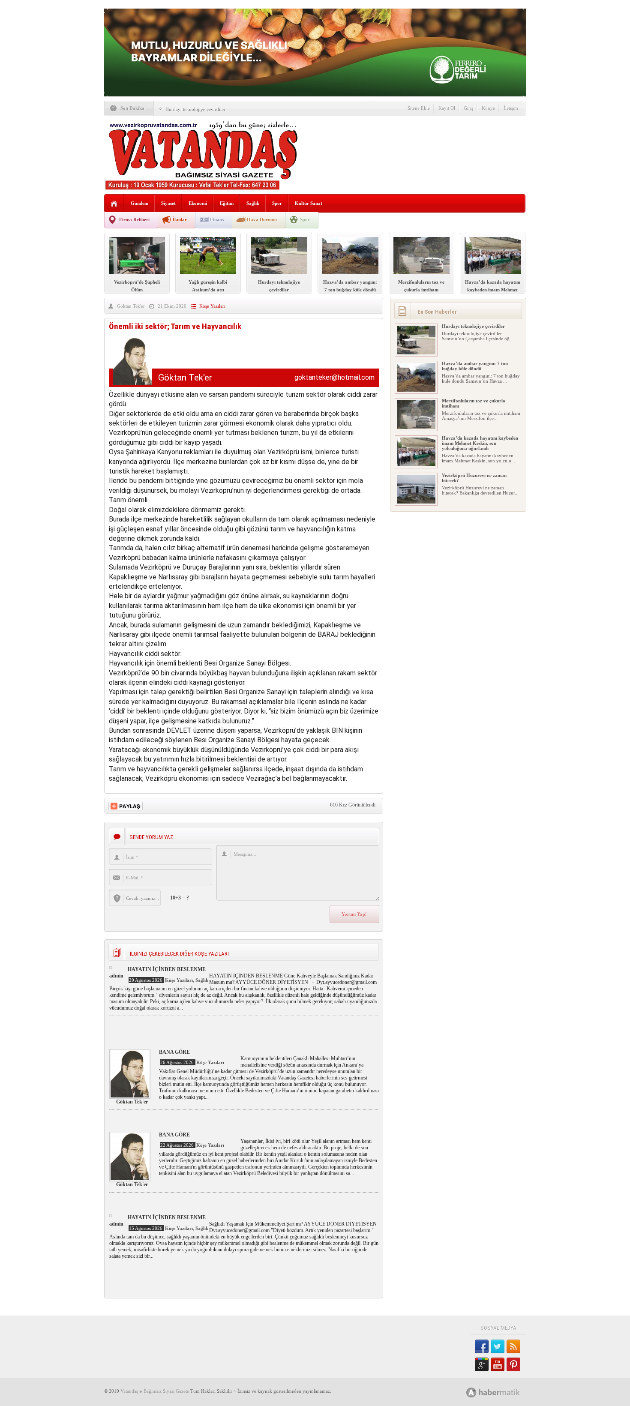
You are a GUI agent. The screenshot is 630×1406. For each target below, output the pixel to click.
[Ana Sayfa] (114, 204)
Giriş (468, 108)
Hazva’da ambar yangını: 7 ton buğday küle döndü (475, 366)
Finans (217, 219)
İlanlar (180, 219)
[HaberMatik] (502, 1392)
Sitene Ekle (419, 108)
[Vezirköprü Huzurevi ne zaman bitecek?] (416, 502)
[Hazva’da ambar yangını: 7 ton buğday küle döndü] (416, 390)
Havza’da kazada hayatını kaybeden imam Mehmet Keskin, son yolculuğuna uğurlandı (480, 443)
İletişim (511, 108)
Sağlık (252, 203)
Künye (488, 108)
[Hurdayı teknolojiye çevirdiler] (416, 353)
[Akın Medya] (471, 1392)
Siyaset (168, 203)
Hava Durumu (262, 219)
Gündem (139, 203)
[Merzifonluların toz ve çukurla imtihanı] (416, 427)
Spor (277, 203)
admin (116, 976)
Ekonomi (198, 203)
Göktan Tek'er (131, 306)
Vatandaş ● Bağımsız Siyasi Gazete (154, 1391)
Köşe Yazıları (212, 306)
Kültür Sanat (308, 203)
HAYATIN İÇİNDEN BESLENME (167, 969)
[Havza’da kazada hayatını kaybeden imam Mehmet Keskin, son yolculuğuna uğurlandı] (416, 465)
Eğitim (227, 203)
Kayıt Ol (446, 108)
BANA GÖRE (174, 1052)
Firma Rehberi (134, 219)
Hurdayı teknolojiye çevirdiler (195, 109)
